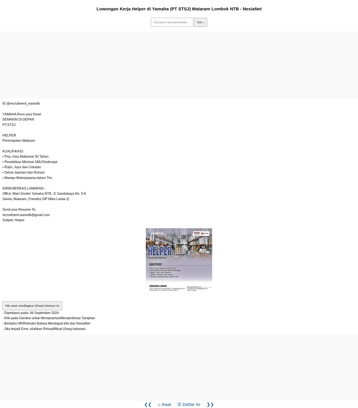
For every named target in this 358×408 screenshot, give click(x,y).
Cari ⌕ (200, 22)
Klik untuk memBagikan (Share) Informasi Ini (32, 305)
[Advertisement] (124, 61)
